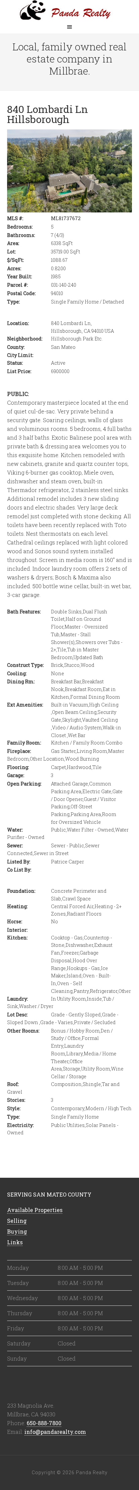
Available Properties (34, 1209)
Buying (17, 1231)
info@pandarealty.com (55, 1431)
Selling (17, 1220)
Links (15, 1242)
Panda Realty (69, 10)
